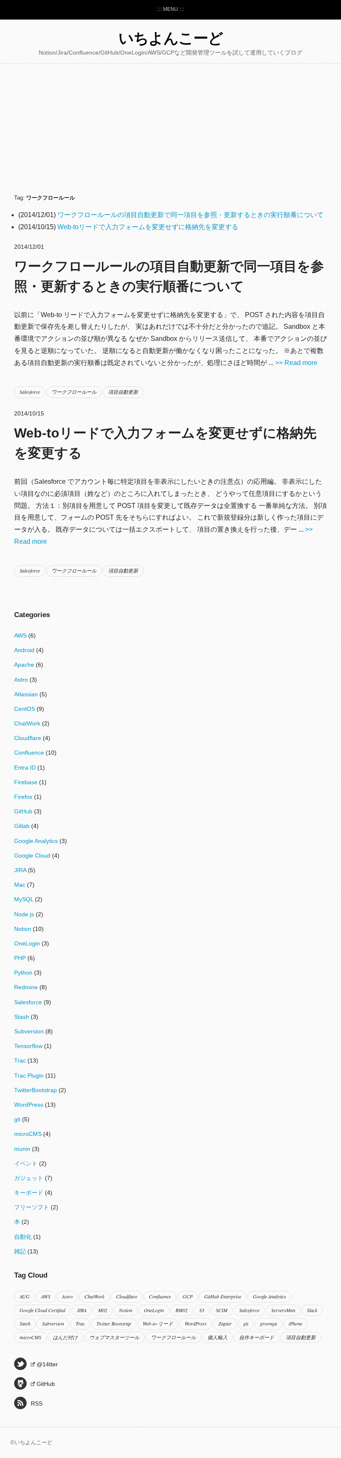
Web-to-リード (158, 1323)
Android (25, 650)
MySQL (24, 899)
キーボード (29, 1192)
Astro (22, 679)
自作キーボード (256, 1337)
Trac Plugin (29, 1075)
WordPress (29, 1104)
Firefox (24, 796)
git (18, 1119)
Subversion (29, 1031)
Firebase (26, 782)
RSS (36, 1403)
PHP (20, 958)
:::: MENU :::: (170, 9)
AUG (25, 1296)
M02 (102, 1310)
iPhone (295, 1323)
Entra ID (25, 767)
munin (23, 1148)
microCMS (28, 1133)
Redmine (27, 987)
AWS (21, 635)
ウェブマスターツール (114, 1337)
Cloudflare (28, 738)
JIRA (21, 870)
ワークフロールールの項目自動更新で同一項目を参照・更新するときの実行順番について (190, 214)
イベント (26, 1163)
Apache (25, 664)
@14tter (47, 1364)
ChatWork (28, 723)
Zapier (225, 1323)
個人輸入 (217, 1337)
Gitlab (22, 826)
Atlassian (27, 694)
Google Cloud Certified (42, 1310)
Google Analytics (36, 841)
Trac (20, 1060)
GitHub (24, 811)
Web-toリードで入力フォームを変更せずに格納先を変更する (147, 226)
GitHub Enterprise (222, 1296)
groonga (268, 1323)
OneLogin (28, 943)
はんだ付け (65, 1337)
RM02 (181, 1310)
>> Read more (296, 362)
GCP (188, 1296)
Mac (20, 884)
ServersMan (283, 1310)
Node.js (25, 914)
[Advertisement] (170, 130)
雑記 (20, 1251)
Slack (312, 1310)
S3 (201, 1310)
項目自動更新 (123, 391)
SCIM (221, 1310)
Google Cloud (33, 855)
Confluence (30, 752)
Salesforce (30, 391)
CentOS (25, 708)
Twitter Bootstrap (113, 1323)
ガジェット (29, 1178)
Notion (23, 928)
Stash (22, 1016)
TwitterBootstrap (36, 1090)
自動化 (23, 1236)
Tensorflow (29, 1046)
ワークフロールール (74, 391)
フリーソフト (32, 1207)
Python (24, 972)
